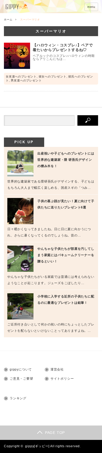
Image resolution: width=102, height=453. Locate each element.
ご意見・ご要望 (21, 378)
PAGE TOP (55, 432)
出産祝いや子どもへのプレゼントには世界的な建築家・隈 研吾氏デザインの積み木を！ (65, 160)
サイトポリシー (62, 378)
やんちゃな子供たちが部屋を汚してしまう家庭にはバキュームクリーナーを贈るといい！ (65, 255)
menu (91, 6)
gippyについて (21, 369)
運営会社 (57, 369)
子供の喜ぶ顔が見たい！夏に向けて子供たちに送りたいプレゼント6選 (65, 204)
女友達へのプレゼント (21, 76)
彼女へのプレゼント (52, 76)
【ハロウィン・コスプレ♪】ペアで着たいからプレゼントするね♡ (63, 47)
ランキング (18, 398)
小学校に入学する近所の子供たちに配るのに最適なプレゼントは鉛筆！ (65, 300)
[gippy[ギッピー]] (31, 7)
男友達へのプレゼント (26, 80)
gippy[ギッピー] (37, 446)
